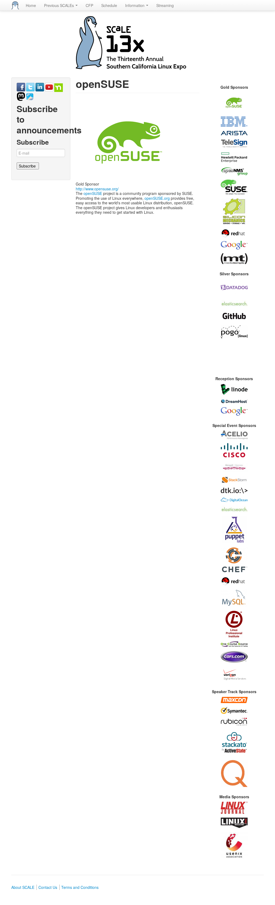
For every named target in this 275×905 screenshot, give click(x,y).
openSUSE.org (157, 198)
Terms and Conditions (80, 887)
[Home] (15, 5)
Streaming (165, 5)
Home (31, 5)
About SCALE (22, 887)
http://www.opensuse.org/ (97, 188)
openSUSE (93, 193)
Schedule (109, 5)
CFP (89, 5)
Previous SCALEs (59, 5)
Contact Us (47, 887)
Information (135, 5)
